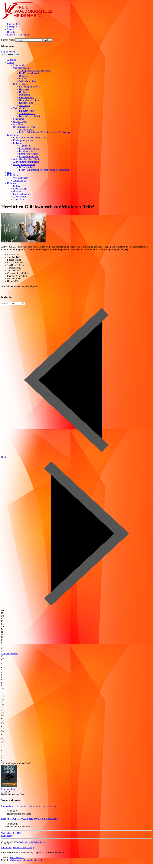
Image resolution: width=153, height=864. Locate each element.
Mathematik (24, 94)
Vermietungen (19, 180)
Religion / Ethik (26, 102)
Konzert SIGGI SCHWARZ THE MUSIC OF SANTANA (29, 819)
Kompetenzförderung (29, 148)
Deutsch (23, 92)
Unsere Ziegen (20, 121)
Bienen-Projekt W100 (29, 116)
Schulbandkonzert (9, 653)
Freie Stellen (13, 24)
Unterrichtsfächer (21, 84)
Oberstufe (23, 76)
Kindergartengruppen (23, 140)
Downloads (12, 32)
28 (2, 650)
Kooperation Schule (28, 156)
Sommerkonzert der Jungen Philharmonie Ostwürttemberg (28, 806)
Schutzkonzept (20, 188)
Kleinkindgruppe (27, 151)
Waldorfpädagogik (22, 68)
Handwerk (24, 89)
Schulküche (18, 199)
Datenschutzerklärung (23, 847)
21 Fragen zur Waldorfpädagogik (34, 70)
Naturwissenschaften (29, 100)
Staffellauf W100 (27, 113)
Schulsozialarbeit (21, 65)
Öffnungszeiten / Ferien (24, 127)
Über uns (11, 183)
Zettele (10, 29)
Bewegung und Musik (29, 86)
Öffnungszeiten (26, 129)
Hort (9, 172)
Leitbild (16, 186)
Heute (4, 457)
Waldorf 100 (19, 108)
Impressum (6, 847)
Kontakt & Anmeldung (18, 34)
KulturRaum (13, 175)
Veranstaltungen (20, 178)
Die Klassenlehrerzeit (29, 73)
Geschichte (24, 105)
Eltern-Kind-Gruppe (28, 153)
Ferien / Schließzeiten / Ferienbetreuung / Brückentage (44, 132)
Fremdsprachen (26, 97)
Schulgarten (18, 119)
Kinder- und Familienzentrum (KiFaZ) (31, 137)
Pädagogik (18, 143)
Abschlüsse (18, 124)
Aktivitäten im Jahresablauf (26, 159)
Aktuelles (11, 60)
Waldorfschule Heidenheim (32, 842)
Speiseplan (12, 26)
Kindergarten (13, 135)
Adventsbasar (19, 196)
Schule (10, 62)
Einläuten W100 (27, 111)
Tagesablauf (24, 145)
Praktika (23, 78)
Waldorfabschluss (27, 81)
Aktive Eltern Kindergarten (26, 161)
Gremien (17, 191)
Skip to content (8, 51)
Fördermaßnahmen (22, 194)
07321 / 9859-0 (17, 857)
